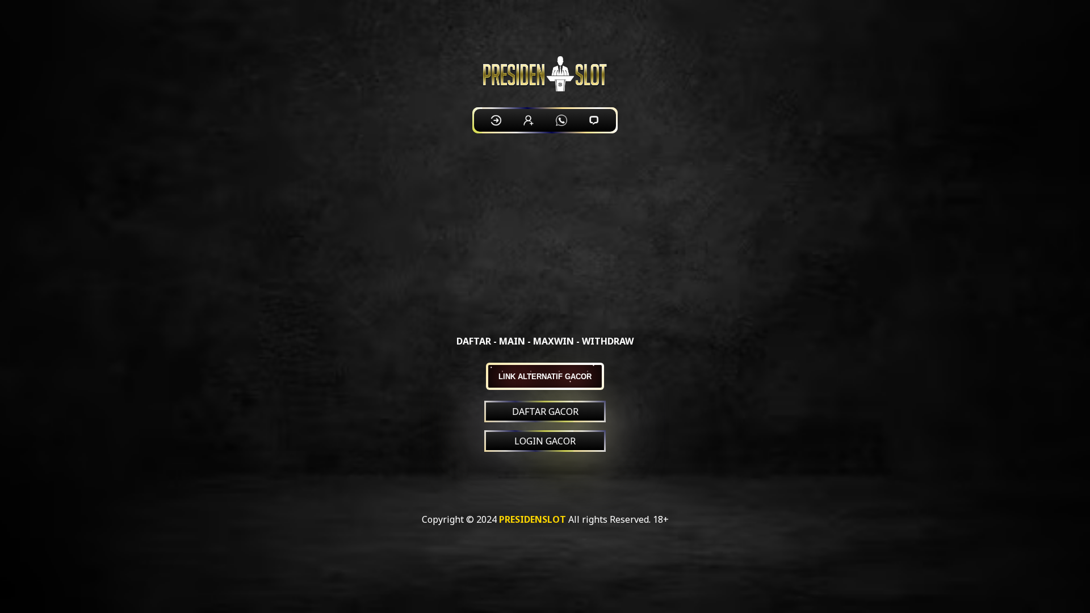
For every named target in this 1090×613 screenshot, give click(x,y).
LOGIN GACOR (545, 441)
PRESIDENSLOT (532, 519)
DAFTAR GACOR (545, 411)
